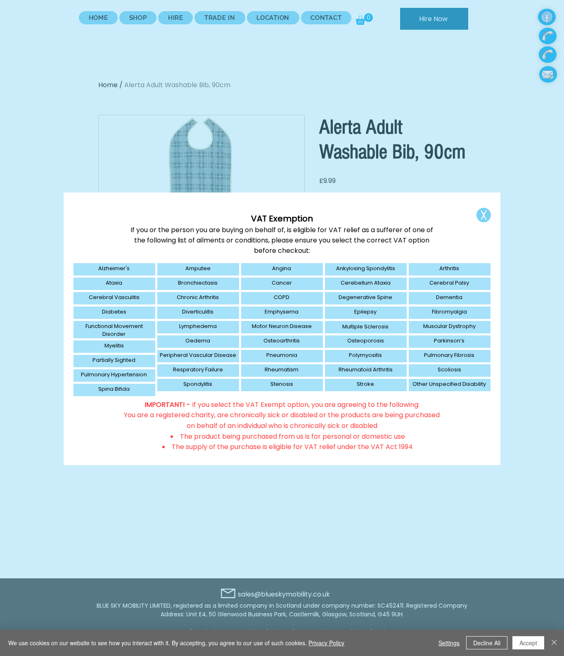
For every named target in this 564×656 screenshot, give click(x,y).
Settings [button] (449, 643)
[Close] (554, 642)
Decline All (486, 643)
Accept (528, 643)
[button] (483, 215)
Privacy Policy (326, 643)
